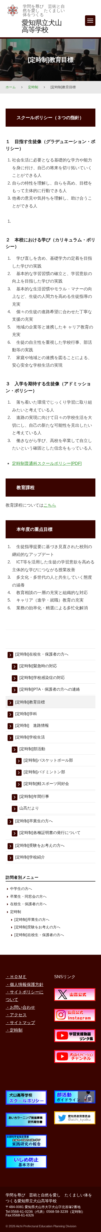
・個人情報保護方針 (24, 984)
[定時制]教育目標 (30, 702)
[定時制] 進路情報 (32, 725)
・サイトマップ (20, 1022)
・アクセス (16, 1014)
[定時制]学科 (26, 713)
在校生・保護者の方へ (28, 904)
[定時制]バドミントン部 (44, 772)
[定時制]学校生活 (30, 737)
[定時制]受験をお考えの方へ (40, 845)
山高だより (29, 808)
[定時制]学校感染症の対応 (42, 677)
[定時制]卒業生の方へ (34, 821)
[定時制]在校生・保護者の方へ (41, 654)
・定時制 (14, 1030)
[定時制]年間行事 (34, 796)
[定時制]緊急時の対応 (38, 666)
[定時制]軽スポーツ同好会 (46, 783)
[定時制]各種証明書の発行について (50, 832)
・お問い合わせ (20, 1007)
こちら (49, 505)
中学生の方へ (21, 889)
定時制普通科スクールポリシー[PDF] (47, 463)
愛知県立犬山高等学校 (42, 26)
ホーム (11, 87)
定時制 (33, 87)
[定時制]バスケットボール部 (48, 760)
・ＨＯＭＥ (16, 976)
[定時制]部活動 (32, 749)
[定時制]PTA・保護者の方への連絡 (49, 689)
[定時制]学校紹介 (30, 857)
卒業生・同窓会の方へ (28, 896)
